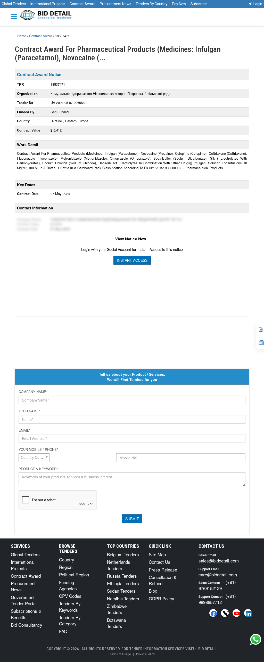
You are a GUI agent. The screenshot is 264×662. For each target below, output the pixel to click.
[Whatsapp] (255, 639)
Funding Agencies (68, 585)
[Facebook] (213, 613)
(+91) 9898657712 (217, 599)
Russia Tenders (122, 576)
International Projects (47, 4)
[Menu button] (15, 16)
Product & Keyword (38, 469)
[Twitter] (225, 613)
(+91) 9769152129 (217, 585)
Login (257, 4)
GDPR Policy (161, 598)
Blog (153, 590)
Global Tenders (14, 4)
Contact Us (159, 562)
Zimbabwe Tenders (117, 609)
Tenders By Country (152, 4)
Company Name (33, 391)
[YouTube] (236, 613)
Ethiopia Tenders (123, 583)
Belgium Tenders (123, 554)
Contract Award (82, 4)
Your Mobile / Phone (38, 449)
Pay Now (179, 4)
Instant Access (132, 260)
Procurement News (115, 4)
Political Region (74, 574)
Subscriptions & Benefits (26, 614)
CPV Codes (70, 596)
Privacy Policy (145, 654)
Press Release (163, 569)
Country (66, 559)
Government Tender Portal (24, 600)
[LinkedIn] (248, 613)
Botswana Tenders (116, 623)
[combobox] (34, 457)
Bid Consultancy (26, 625)
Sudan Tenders (121, 590)
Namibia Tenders (123, 598)
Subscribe (199, 4)
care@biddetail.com (218, 574)
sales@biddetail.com (219, 560)
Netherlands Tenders (118, 565)
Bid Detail (207, 649)
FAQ (63, 631)
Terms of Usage (120, 654)
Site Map (157, 554)
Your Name (29, 411)
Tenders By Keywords (70, 606)
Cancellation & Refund (163, 580)
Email (24, 430)
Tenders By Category (70, 620)
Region (65, 567)
